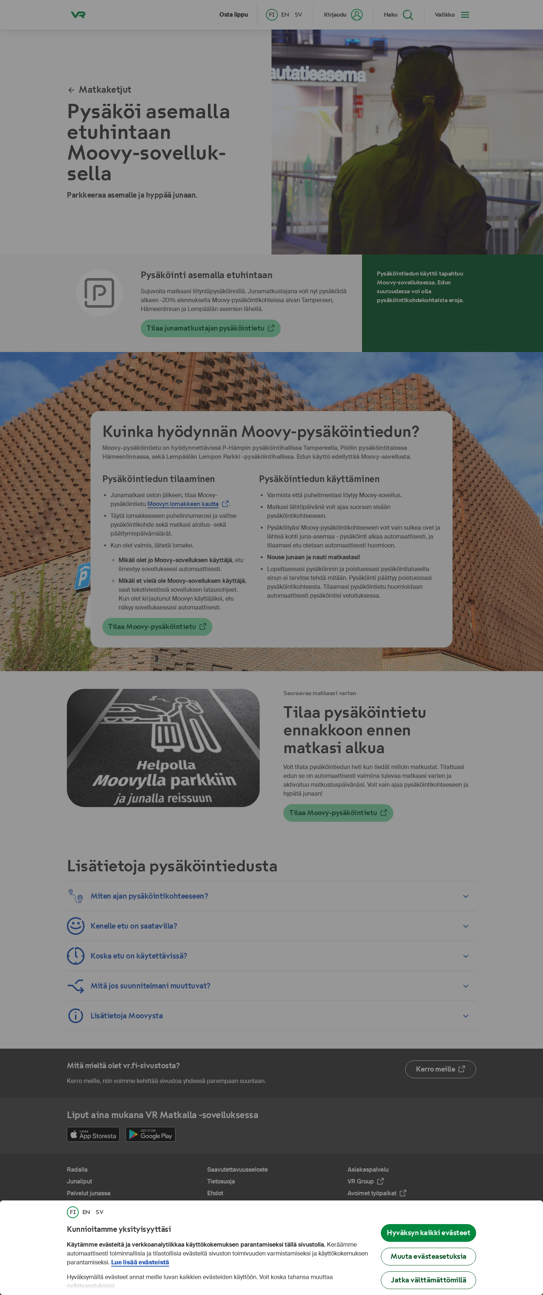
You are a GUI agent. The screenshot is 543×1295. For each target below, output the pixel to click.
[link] (73, 1212)
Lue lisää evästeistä (140, 1262)
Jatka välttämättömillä (428, 1280)
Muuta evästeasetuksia (428, 1256)
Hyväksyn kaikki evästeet (428, 1233)
